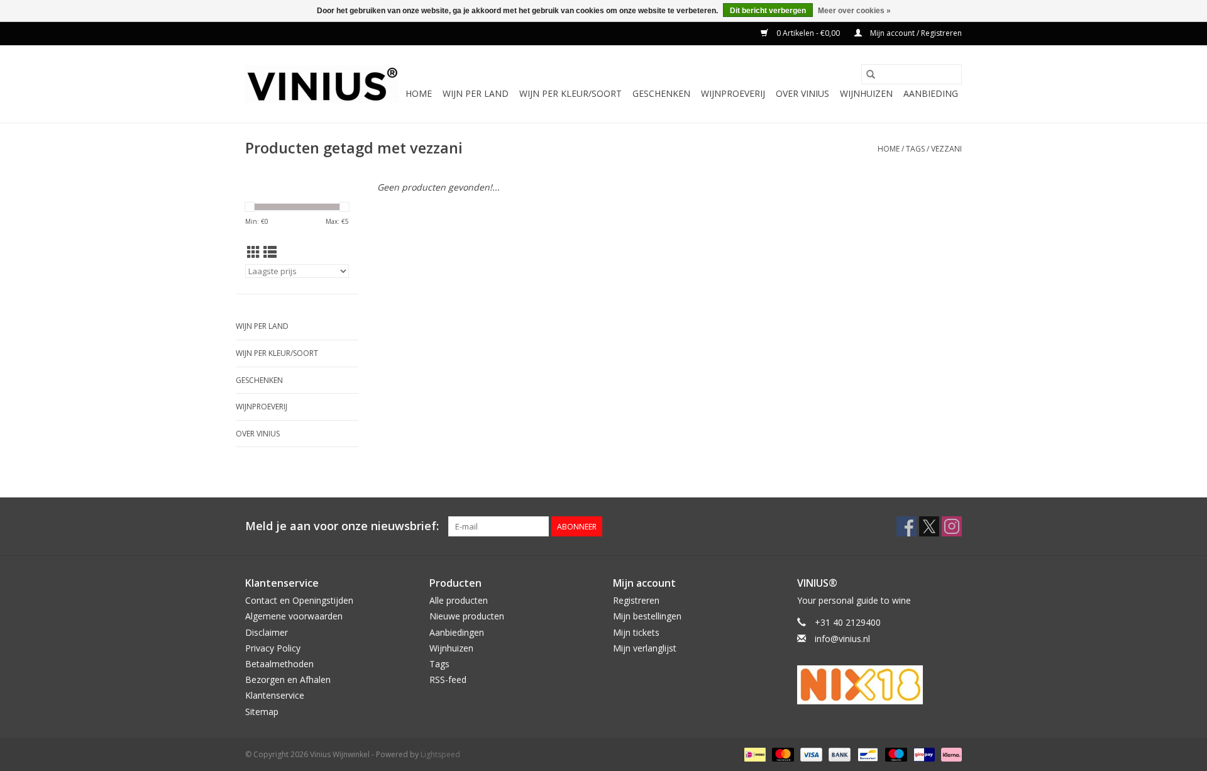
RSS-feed (447, 679)
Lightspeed (440, 754)
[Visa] (810, 753)
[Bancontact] (866, 753)
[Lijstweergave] (270, 252)
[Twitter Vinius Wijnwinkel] (929, 526)
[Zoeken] (870, 74)
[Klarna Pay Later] (949, 753)
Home (418, 93)
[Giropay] (923, 753)
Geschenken (661, 93)
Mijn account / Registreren (915, 33)
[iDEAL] (754, 753)
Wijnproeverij (733, 93)
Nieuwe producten (466, 616)
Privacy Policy (272, 648)
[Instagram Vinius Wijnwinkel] (952, 526)
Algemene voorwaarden (294, 616)
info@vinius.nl (842, 639)
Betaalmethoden (279, 664)
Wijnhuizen (866, 93)
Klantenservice (274, 695)
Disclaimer (266, 632)
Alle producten (458, 600)
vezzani (946, 148)
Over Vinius (802, 93)
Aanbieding (930, 93)
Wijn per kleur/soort (570, 93)
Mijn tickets (636, 632)
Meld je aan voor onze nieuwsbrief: (342, 526)
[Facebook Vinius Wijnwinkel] (906, 526)
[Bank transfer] (838, 753)
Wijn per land (476, 93)
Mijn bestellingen (647, 616)
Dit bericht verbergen (768, 10)
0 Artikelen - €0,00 (808, 33)
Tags (915, 148)
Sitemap (261, 712)
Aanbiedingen (456, 632)
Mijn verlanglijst (644, 648)
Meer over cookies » (854, 10)
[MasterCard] (782, 753)
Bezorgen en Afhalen (288, 679)
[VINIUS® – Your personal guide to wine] (322, 84)
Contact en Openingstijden (299, 600)
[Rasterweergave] (253, 252)
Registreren (636, 600)
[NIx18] (879, 684)
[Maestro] (895, 753)
